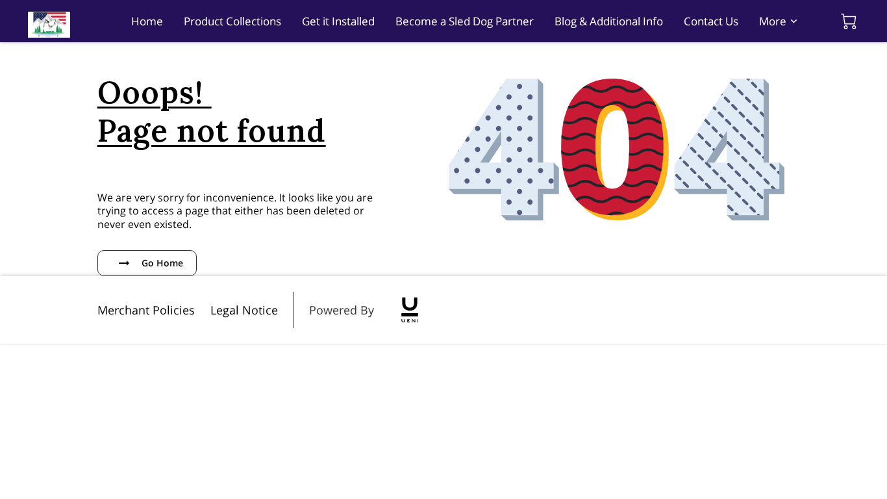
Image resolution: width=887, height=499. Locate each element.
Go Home (162, 263)
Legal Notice (244, 310)
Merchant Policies (146, 310)
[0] (848, 21)
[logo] (409, 310)
